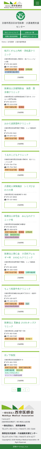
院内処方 (29, 339)
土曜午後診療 (30, 272)
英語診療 (19, 370)
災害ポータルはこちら (20, 446)
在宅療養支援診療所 (12, 72)
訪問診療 (29, 69)
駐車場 (21, 69)
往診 (6, 235)
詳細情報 (20, 77)
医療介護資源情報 (11, 36)
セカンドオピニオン (12, 373)
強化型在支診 (14, 235)
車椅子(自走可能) (11, 69)
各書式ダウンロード (29, 36)
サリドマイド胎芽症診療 (13, 375)
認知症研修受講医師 (12, 237)
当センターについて (11, 32)
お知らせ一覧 (29, 32)
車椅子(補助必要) (11, 107)
